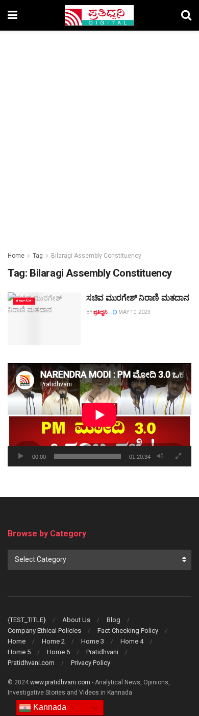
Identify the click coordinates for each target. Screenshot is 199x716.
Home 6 (58, 652)
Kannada (48, 707)
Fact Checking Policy (127, 630)
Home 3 (92, 641)
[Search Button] (186, 15)
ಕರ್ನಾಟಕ (24, 301)
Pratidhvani (102, 652)
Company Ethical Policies (44, 630)
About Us (76, 620)
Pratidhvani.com (31, 662)
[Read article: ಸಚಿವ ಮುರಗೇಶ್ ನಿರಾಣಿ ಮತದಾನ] (44, 318)
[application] (99, 414)
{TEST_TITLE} (27, 620)
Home (16, 255)
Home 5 (19, 652)
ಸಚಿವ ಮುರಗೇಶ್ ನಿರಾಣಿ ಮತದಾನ (137, 298)
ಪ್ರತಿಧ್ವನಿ (100, 312)
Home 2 (53, 641)
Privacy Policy (90, 662)
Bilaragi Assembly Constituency (96, 255)
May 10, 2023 (134, 312)
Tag (38, 255)
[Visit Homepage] (99, 15)
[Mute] (160, 456)
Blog (113, 620)
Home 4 (131, 641)
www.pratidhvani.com (60, 682)
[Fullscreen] (178, 456)
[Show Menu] (12, 15)
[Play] (21, 456)
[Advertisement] (99, 135)
